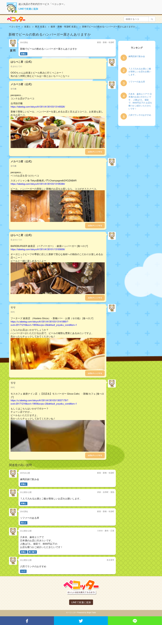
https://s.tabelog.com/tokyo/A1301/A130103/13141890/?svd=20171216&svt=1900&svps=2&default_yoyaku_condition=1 (44, 323)
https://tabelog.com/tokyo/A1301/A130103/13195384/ (38, 183)
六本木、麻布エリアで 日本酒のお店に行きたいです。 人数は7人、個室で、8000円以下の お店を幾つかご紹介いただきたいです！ (140, 101)
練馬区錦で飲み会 (136, 56)
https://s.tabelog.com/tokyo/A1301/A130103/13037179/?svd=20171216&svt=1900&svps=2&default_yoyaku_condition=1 (44, 402)
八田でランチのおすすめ (139, 115)
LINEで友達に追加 (28, 8)
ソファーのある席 (136, 81)
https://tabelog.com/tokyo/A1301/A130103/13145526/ (38, 106)
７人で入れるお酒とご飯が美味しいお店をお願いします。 (139, 71)
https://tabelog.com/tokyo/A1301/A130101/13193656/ (38, 249)
